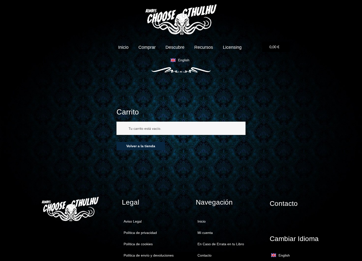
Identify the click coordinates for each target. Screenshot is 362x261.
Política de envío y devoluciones (149, 255)
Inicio (123, 47)
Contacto (204, 255)
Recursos (203, 47)
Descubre (174, 47)
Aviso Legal (133, 221)
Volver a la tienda (140, 146)
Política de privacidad (140, 233)
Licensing (232, 47)
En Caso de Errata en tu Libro (220, 244)
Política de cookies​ (138, 244)
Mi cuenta (205, 233)
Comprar (147, 47)
